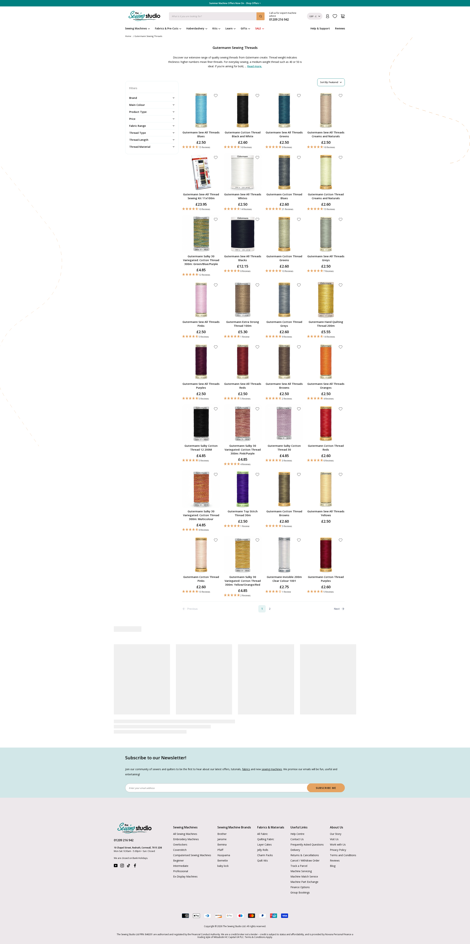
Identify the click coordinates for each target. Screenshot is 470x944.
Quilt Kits (262, 860)
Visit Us (334, 839)
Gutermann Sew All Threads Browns (284, 385)
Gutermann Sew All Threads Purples (201, 385)
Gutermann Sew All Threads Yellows (325, 513)
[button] (201, 147)
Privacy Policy (338, 850)
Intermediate (180, 866)
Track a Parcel (298, 866)
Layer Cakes (264, 844)
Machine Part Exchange (304, 882)
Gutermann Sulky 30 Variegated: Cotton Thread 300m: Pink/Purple (243, 449)
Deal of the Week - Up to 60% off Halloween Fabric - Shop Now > (235, 3)
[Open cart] (343, 16)
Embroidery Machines (186, 839)
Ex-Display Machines (185, 876)
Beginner (178, 860)
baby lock (223, 866)
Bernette (222, 860)
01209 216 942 (123, 840)
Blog (332, 866)
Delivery (295, 850)
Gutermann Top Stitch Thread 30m (243, 513)
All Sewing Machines (185, 834)
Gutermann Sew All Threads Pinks (201, 323)
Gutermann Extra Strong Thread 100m (242, 323)
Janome (222, 839)
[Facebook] (135, 866)
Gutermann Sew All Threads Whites (242, 196)
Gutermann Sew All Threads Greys (325, 258)
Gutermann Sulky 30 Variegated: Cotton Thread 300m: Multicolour (201, 515)
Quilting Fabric (265, 839)
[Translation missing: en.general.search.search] (260, 16)
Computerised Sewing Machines (192, 855)
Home (128, 36)
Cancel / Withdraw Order (304, 860)
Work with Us (338, 844)
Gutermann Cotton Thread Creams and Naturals (326, 196)
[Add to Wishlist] (215, 95)
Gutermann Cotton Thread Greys (284, 323)
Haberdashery (195, 28)
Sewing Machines (136, 28)
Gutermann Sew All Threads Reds (242, 385)
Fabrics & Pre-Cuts (166, 28)
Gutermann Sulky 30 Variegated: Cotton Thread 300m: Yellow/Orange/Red (243, 580)
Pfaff (220, 850)
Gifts (244, 28)
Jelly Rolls (262, 850)
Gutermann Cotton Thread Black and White (243, 134)
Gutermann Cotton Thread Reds (326, 447)
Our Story (335, 834)
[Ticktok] (128, 866)
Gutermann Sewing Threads (148, 36)
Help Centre (297, 834)
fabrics (246, 769)
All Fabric (262, 834)
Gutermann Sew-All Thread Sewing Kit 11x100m (201, 196)
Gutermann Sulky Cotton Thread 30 (284, 447)
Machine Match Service (304, 876)
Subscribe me (326, 788)
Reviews (340, 28)
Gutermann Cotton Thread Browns (284, 513)
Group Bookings (300, 892)
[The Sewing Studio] (144, 16)
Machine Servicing (301, 871)
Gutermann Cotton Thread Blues (284, 196)
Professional (180, 871)
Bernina (222, 844)
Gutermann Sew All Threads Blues (201, 134)
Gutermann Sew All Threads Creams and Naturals (325, 134)
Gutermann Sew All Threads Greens (284, 134)
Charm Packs (265, 855)
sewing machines (272, 769)
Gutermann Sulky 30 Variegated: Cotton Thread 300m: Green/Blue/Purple (201, 260)
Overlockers (180, 844)
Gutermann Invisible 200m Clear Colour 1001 (284, 579)
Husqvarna (223, 855)
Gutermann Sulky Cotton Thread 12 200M (201, 447)
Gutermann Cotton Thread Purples (326, 579)
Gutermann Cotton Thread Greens (284, 258)
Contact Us (297, 839)
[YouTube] (116, 866)
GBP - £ (313, 16)
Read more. (254, 66)
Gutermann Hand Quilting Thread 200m (326, 323)
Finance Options (300, 887)
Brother (222, 834)
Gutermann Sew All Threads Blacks (242, 258)
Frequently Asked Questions (307, 844)
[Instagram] (122, 866)
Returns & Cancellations (304, 855)
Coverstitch (180, 850)
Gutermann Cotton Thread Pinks (201, 579)
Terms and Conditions (343, 855)
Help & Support (320, 28)
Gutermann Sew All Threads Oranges (325, 385)
